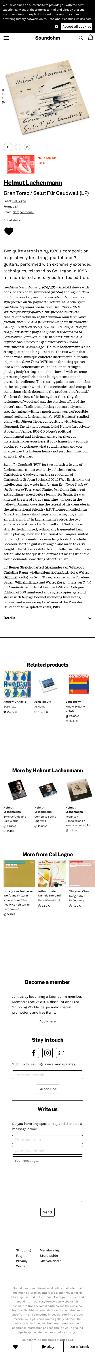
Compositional (23, 212)
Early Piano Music (49, 900)
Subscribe (47, 1089)
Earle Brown (74, 701)
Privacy (21, 1261)
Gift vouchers (50, 1261)
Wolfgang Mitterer (16, 895)
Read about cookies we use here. (70, 19)
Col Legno (19, 201)
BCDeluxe (10, 706)
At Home (40, 706)
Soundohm (47, 38)
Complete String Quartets (45, 819)
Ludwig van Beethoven (19, 891)
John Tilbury (42, 701)
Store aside (49, 1255)
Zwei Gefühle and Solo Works (15, 819)
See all (42, 162)
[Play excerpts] (8, 147)
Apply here (47, 1021)
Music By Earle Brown (75, 709)
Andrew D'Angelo (15, 701)
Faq (19, 1255)
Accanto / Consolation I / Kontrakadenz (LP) (78, 821)
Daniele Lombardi (50, 895)
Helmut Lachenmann (33, 182)
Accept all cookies (77, 26)
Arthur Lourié (47, 891)
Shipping (23, 1250)
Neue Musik (47, 158)
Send (47, 1212)
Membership (50, 1250)
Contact (22, 1266)
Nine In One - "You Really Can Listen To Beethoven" (17, 905)
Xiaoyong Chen (79, 891)
